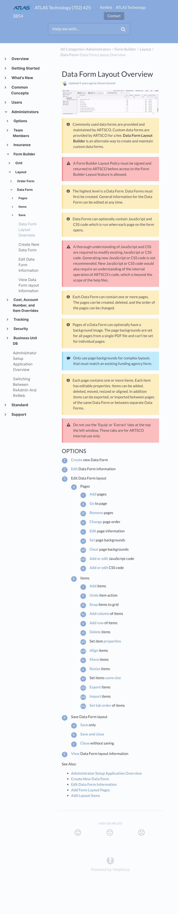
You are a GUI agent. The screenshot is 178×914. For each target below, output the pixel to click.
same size (113, 678)
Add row (97, 623)
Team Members (21, 133)
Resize (95, 669)
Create (77, 460)
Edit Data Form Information (94, 784)
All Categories (72, 49)
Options (20, 121)
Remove (96, 513)
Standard (19, 405)
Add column (99, 613)
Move (94, 659)
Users (16, 102)
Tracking (21, 319)
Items (22, 207)
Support (18, 414)
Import (95, 696)
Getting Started (25, 68)
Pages (22, 198)
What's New (22, 77)
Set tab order (100, 705)
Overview (20, 58)
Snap (94, 604)
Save (21, 215)
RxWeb (106, 7)
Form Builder (24, 154)
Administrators (25, 111)
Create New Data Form (90, 779)
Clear (94, 549)
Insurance (22, 145)
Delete (95, 632)
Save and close (92, 734)
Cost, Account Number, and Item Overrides (25, 305)
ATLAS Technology (131, 7)
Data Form (24, 190)
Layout (20, 172)
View (75, 753)
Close (85, 743)
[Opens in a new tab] (110, 860)
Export (95, 687)
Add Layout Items (85, 795)
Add (93, 494)
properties (112, 641)
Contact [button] (114, 16)
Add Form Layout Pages (90, 790)
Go (92, 503)
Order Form (25, 181)
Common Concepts (20, 90)
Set (92, 540)
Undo (94, 595)
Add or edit (99, 558)
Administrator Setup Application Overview (106, 773)
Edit (74, 469)
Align (94, 650)
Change (96, 522)
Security (20, 328)
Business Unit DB (25, 341)
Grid (18, 163)
